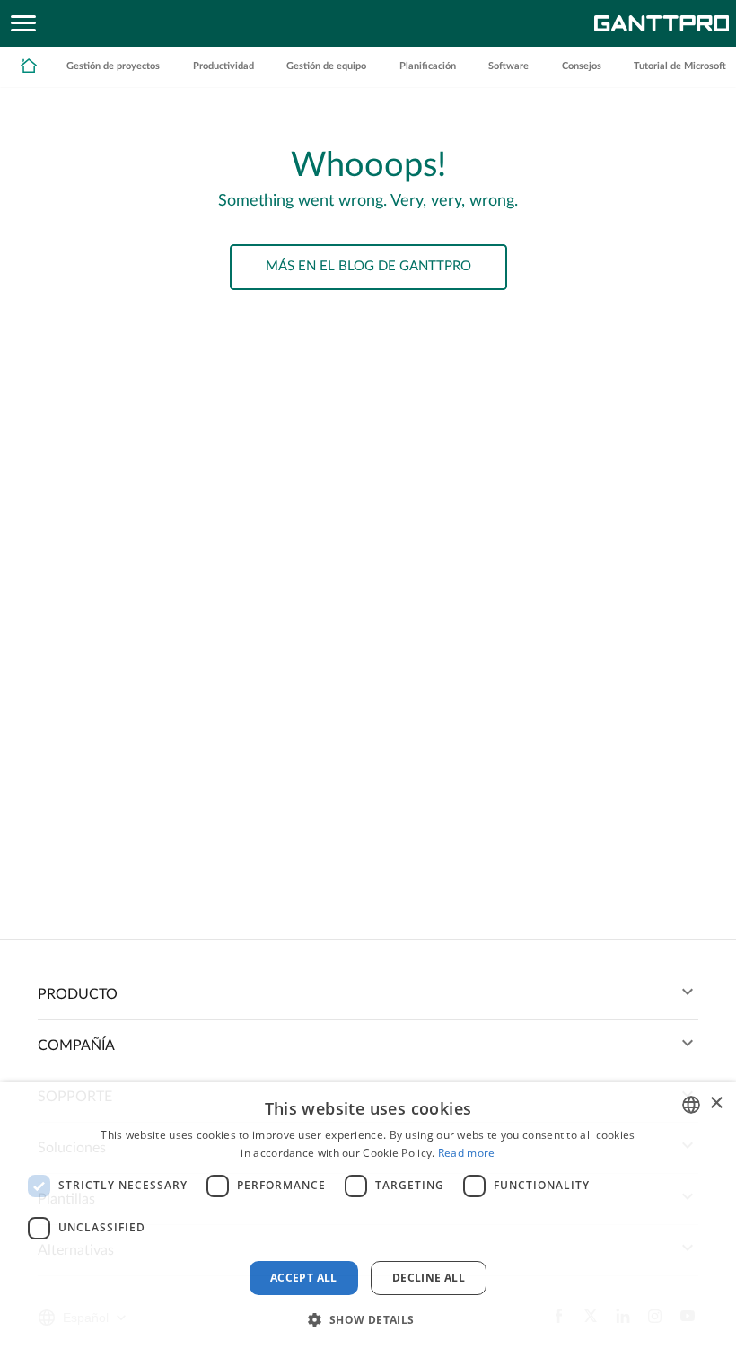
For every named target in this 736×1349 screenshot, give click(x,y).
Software (508, 66)
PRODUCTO (78, 994)
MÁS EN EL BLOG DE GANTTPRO (368, 266)
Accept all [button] (303, 1277)
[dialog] (368, 1215)
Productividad (223, 66)
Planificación (427, 66)
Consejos (581, 66)
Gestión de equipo (326, 66)
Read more (466, 1152)
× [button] (716, 1103)
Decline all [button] (428, 1277)
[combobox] (691, 1105)
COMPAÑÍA (76, 1045)
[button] (367, 1318)
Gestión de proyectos (113, 66)
